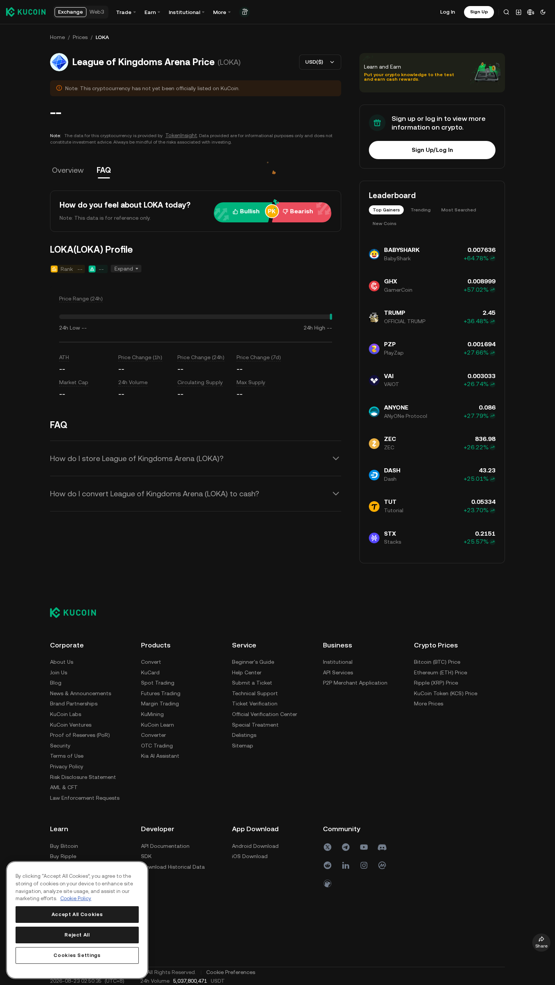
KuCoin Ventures (70, 725)
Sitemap (242, 746)
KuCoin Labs (65, 714)
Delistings (244, 735)
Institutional (338, 662)
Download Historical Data (173, 867)
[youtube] (363, 847)
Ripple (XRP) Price (436, 683)
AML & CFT (64, 787)
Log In (447, 12)
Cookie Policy (75, 898)
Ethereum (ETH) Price (440, 672)
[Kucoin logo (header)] (25, 11)
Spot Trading (157, 683)
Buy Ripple (63, 856)
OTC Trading (157, 746)
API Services (338, 672)
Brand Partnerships (73, 703)
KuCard (150, 672)
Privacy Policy (66, 766)
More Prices (428, 703)
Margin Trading (160, 703)
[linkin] (345, 865)
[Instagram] (363, 865)
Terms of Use (66, 756)
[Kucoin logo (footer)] (77, 612)
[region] (77, 920)
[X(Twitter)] (327, 847)
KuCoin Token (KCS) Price (445, 693)
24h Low (69, 328)
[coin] (327, 883)
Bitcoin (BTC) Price (437, 662)
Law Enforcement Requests (84, 798)
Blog (55, 683)
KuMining (152, 714)
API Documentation (165, 846)
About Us (61, 662)
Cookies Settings (77, 955)
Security (60, 746)
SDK (146, 856)
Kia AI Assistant (160, 756)
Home (57, 37)
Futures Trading (160, 693)
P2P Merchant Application (355, 683)
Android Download (255, 846)
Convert (151, 662)
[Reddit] (327, 865)
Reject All (77, 935)
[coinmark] (382, 865)
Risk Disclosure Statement (83, 777)
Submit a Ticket (252, 683)
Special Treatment (255, 725)
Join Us (58, 672)
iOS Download (250, 856)
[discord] (382, 847)
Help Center (247, 672)
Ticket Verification (255, 703)
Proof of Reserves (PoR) (80, 735)
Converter (153, 735)
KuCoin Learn (157, 725)
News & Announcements (80, 693)
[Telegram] (345, 847)
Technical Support (255, 693)
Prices (80, 37)
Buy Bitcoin (64, 846)
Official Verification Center (264, 714)
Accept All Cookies (77, 914)
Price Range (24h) (81, 299)
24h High (314, 328)
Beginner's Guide (253, 662)
